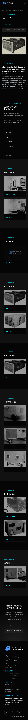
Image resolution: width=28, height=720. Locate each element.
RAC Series (9, 142)
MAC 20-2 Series (10, 194)
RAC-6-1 (8, 378)
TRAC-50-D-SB (10, 470)
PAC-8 (7, 308)
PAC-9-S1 (8, 331)
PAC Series (9, 137)
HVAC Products (9, 684)
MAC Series (9, 128)
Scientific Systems (14, 673)
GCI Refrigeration (14, 675)
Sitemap (22, 716)
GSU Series (9, 155)
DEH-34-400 (9, 539)
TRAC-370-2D (10, 424)
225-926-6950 (8, 667)
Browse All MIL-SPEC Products (14, 30)
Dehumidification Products (12, 689)
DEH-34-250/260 (11, 516)
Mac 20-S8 (9, 217)
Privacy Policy (15, 716)
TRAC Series (9, 146)
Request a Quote (14, 625)
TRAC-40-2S (9, 447)
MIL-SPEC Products (10, 691)
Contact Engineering (14, 630)
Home (3, 10)
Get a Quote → (8, 24)
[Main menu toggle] (25, 3)
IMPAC (14, 679)
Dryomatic (14, 677)
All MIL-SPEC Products (11, 10)
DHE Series (9, 151)
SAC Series (9, 132)
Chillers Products (9, 687)
